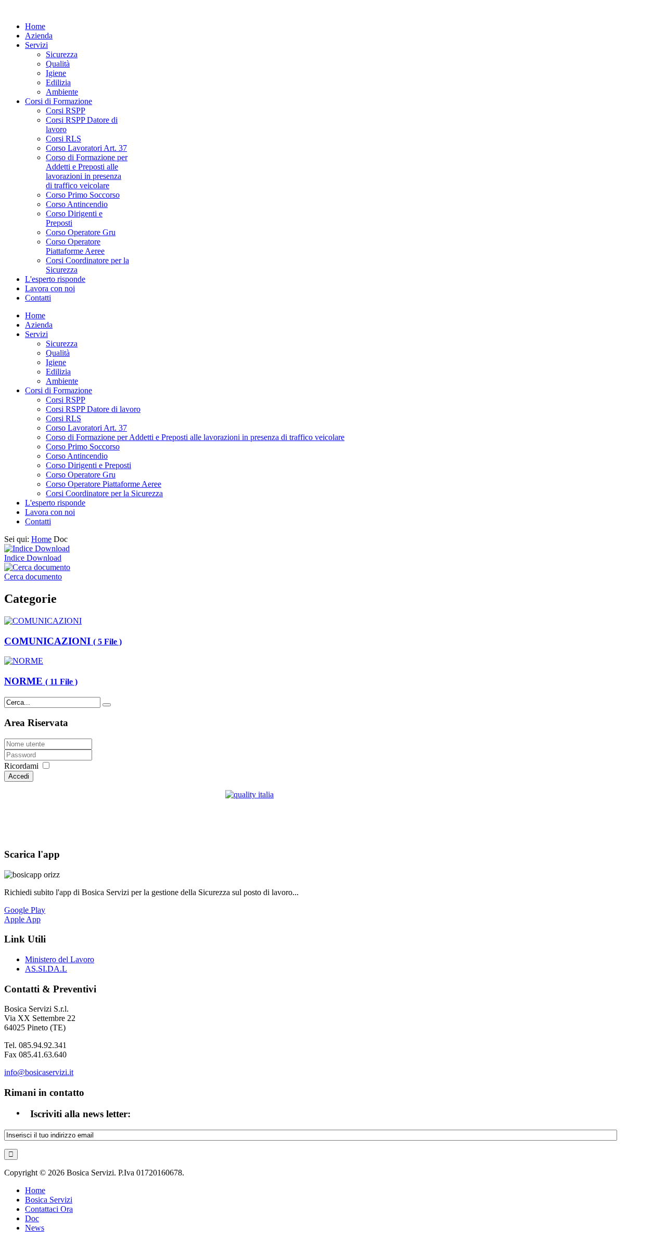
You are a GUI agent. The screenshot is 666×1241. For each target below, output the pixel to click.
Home (41, 539)
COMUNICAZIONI (63, 641)
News (34, 1227)
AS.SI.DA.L (46, 968)
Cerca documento (33, 576)
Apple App (22, 919)
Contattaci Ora (49, 1209)
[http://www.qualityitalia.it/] (308, 814)
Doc (32, 1218)
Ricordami (21, 765)
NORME (41, 681)
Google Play (24, 910)
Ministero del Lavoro (59, 959)
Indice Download (32, 557)
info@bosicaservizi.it (38, 1072)
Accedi (18, 776)
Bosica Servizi (48, 1199)
